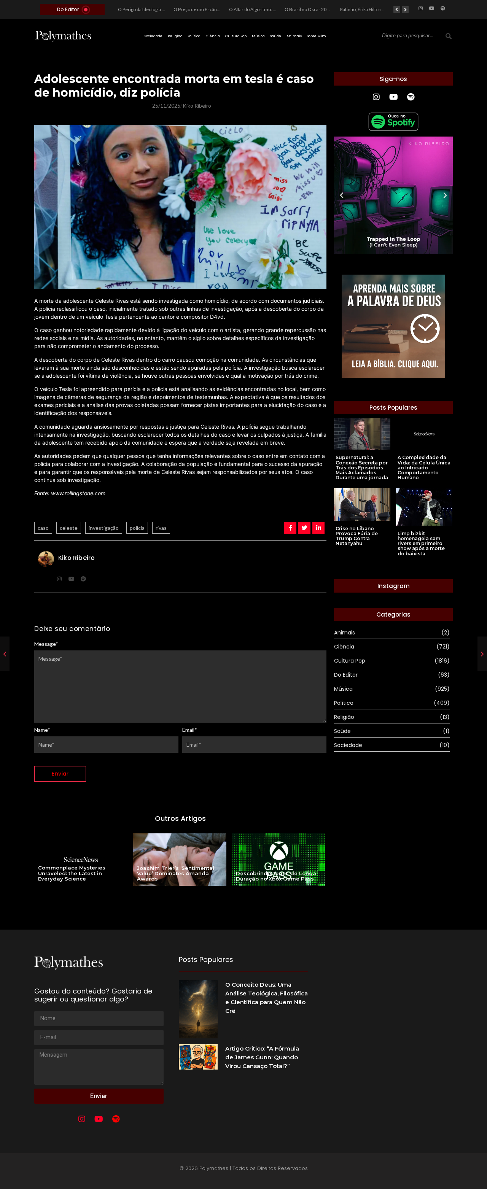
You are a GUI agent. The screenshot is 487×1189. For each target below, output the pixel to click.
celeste (69, 528)
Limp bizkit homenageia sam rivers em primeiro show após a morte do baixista (421, 543)
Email (189, 730)
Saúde (275, 36)
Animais (294, 36)
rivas (161, 528)
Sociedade (153, 36)
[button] (341, 195)
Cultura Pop (236, 36)
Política (194, 36)
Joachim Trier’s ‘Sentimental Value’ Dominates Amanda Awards (175, 873)
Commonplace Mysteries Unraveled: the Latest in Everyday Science (71, 873)
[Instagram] (420, 8)
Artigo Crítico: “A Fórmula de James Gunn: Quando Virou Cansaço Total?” (262, 1057)
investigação (104, 528)
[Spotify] (442, 8)
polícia (137, 528)
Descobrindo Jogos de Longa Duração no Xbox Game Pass (276, 876)
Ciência (213, 36)
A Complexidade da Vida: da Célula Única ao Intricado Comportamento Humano (424, 467)
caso (43, 528)
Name (42, 730)
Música (258, 36)
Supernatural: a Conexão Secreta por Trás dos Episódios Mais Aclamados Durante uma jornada (362, 467)
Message (46, 644)
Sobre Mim (316, 36)
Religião (175, 36)
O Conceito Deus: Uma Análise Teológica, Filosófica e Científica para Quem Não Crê (266, 997)
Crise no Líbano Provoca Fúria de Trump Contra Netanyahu (357, 536)
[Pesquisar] (449, 36)
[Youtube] (431, 8)
